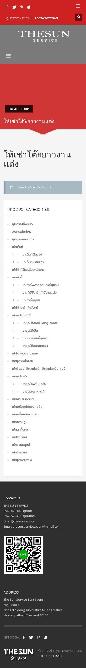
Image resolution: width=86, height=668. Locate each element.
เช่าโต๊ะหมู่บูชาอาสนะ (25, 353)
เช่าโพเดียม (19, 437)
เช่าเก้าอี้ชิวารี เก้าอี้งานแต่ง (39, 292)
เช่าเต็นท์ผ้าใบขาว (33, 262)
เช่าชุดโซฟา (19, 376)
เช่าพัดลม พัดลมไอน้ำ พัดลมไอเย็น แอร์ (38, 368)
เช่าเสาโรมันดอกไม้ (24, 399)
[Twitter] (14, 7)
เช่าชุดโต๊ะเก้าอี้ (21, 315)
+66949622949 (46, 18)
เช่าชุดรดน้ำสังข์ (22, 361)
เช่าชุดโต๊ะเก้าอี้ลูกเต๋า (35, 338)
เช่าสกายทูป (19, 422)
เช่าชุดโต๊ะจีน (30, 330)
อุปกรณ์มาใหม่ (21, 231)
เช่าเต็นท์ (17, 247)
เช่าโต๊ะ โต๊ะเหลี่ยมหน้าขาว (28, 269)
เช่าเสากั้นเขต (20, 429)
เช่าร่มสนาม (19, 452)
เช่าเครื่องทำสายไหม (25, 414)
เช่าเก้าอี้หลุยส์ (31, 300)
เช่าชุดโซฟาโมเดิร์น (34, 384)
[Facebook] (7, 7)
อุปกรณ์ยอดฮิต (23, 239)
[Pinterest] (21, 7)
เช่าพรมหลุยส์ (21, 444)
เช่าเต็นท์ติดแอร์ (32, 254)
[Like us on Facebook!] (23, 637)
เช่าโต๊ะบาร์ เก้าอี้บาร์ (25, 307)
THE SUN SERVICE (50, 656)
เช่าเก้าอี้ (17, 277)
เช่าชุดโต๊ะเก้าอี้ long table (40, 323)
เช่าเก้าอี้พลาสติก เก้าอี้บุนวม (40, 285)
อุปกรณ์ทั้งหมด (22, 224)
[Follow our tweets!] (31, 637)
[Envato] (28, 7)
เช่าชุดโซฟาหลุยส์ (33, 391)
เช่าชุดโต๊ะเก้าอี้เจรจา (35, 346)
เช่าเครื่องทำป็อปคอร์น (27, 406)
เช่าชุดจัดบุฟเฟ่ (22, 460)
